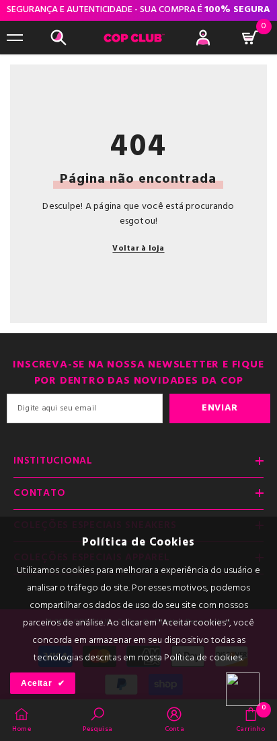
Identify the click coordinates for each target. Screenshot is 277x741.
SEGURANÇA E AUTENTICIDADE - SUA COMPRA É (138, 9)
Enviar (220, 408)
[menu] (15, 38)
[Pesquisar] (58, 37)
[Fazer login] (203, 37)
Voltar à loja (138, 248)
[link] (97, 719)
